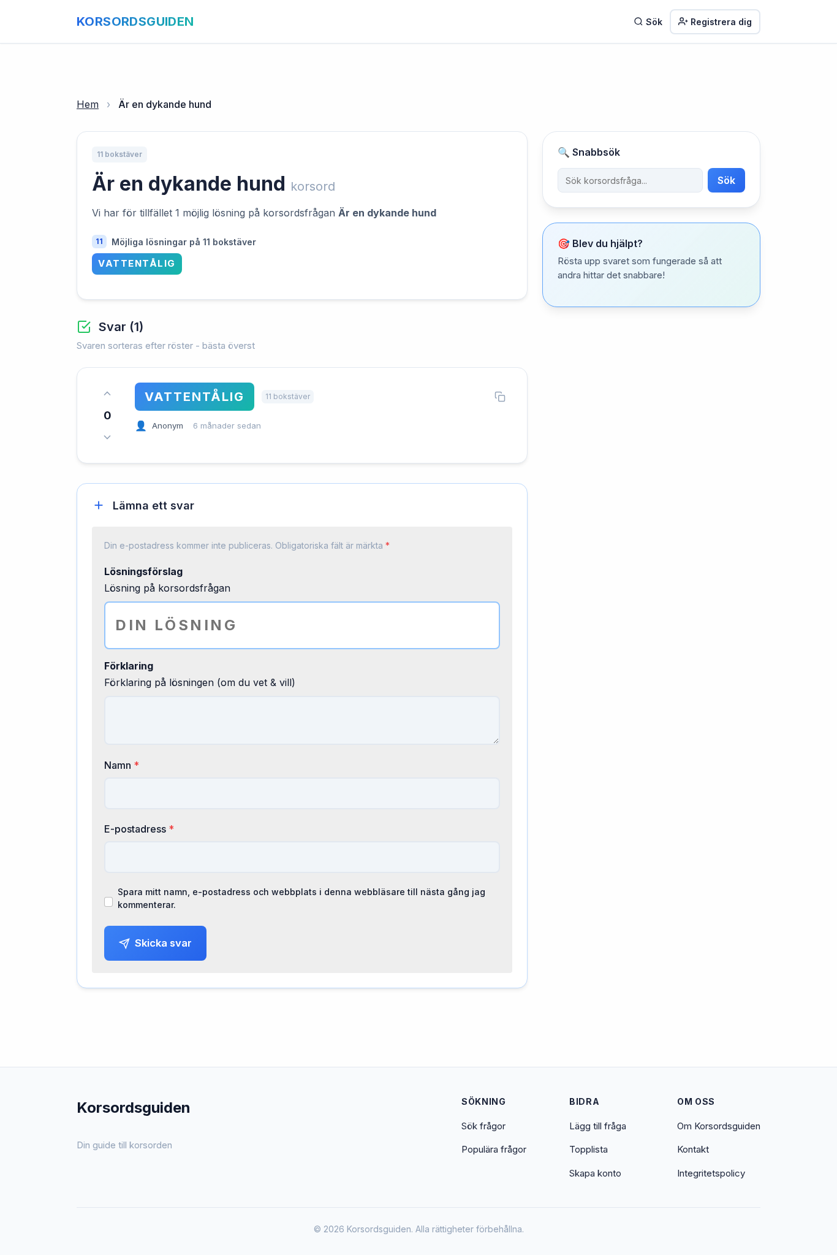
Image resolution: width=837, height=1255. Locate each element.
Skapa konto (595, 1173)
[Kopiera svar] (500, 396)
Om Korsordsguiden (718, 1126)
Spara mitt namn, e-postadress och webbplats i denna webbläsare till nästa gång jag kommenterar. (301, 898)
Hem (88, 104)
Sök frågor (483, 1126)
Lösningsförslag (143, 571)
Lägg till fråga (597, 1126)
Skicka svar (163, 943)
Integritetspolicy (711, 1173)
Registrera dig (721, 22)
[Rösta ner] (107, 437)
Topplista (588, 1149)
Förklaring (128, 666)
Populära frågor (493, 1149)
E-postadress (139, 829)
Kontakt (693, 1149)
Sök (654, 22)
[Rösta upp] (107, 394)
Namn (121, 765)
